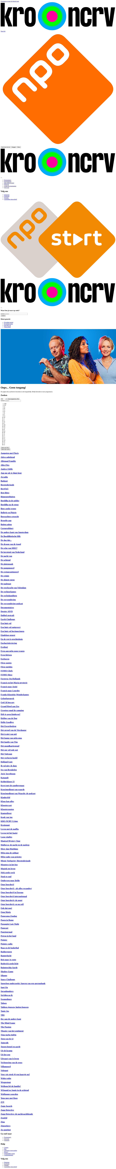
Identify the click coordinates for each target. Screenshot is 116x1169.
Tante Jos (5, 1011)
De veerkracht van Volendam (13, 588)
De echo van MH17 (9, 548)
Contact (6, 1147)
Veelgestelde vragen (9, 1153)
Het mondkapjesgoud (10, 746)
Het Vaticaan (6, 754)
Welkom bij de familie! (11, 1086)
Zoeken (3, 314)
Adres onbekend (8, 457)
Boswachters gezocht (10, 516)
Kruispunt (5, 825)
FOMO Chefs (7, 671)
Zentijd (4, 1118)
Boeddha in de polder (10, 501)
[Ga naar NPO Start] (58, 277)
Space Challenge (8, 979)
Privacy (6, 1152)
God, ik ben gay (7, 702)
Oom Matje (6, 912)
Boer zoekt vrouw (8, 508)
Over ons (6, 1139)
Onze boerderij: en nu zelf (12, 904)
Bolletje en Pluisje (8, 512)
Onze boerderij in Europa (12, 892)
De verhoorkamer (8, 592)
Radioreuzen (6, 952)
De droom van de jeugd (11, 544)
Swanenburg (6, 999)
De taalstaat (6, 584)
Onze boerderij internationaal (14, 896)
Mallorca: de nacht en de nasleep (15, 845)
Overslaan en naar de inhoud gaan (10, 1)
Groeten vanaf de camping (12, 710)
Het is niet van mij (9, 734)
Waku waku (6, 1078)
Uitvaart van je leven (10, 1058)
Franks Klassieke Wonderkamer (15, 694)
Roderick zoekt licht (9, 963)
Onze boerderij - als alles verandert (16, 888)
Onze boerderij (7, 884)
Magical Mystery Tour (10, 841)
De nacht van (6, 556)
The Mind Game (8, 1023)
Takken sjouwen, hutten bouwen (15, 1007)
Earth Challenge (8, 619)
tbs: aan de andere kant (11, 1019)
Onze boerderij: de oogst (11, 900)
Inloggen (14, 147)
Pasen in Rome (7, 920)
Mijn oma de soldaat (10, 853)
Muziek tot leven (8, 869)
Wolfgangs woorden (9, 1094)
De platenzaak (7, 564)
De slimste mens (8, 324)
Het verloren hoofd (9, 758)
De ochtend (5, 560)
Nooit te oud (6, 876)
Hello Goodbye (7, 722)
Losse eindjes (6, 837)
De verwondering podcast (12, 603)
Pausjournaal (6, 932)
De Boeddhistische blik (10, 536)
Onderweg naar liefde (10, 880)
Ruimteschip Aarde (9, 967)
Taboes (4, 1003)
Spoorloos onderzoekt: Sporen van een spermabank (23, 983)
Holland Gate (6, 762)
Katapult (4, 778)
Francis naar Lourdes (10, 691)
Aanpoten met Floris (10, 453)
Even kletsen (6, 655)
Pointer (4, 940)
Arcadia (4, 477)
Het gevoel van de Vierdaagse (13, 730)
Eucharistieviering (9, 643)
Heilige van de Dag (9, 718)
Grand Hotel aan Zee (10, 706)
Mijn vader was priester (11, 857)
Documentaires (7, 607)
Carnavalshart (7, 528)
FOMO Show (6, 675)
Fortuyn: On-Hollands (10, 679)
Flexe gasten (6, 663)
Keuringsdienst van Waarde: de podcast (18, 793)
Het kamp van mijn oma (11, 738)
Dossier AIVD (7, 611)
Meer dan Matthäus (9, 849)
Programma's (7, 1137)
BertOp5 (4, 489)
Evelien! (4, 647)
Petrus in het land (8, 936)
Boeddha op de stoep (10, 505)
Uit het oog (5, 1055)
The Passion (6, 1027)
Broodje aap (6, 520)
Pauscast (4, 928)
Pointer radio (6, 944)
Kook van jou (6, 817)
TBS (3, 1015)
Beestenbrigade (7, 485)
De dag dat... (6, 540)
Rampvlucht (6, 956)
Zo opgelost (6, 1130)
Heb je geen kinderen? (10, 714)
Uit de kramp (6, 1051)
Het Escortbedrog (8, 726)
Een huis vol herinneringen (12, 631)
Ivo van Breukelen (9, 770)
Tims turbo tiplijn (8, 1035)
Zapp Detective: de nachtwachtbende (17, 1114)
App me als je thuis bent (11, 473)
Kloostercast (6, 805)
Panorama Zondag (9, 916)
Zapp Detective (7, 1110)
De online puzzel (8, 322)
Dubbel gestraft (7, 615)
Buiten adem (6, 524)
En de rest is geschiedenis (12, 639)
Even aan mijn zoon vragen (12, 651)
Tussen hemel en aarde (10, 1047)
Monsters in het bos (9, 865)
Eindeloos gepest (8, 635)
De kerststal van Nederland (12, 552)
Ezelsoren (5, 659)
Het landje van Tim (9, 742)
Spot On (4, 987)
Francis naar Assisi (9, 687)
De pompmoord (7, 568)
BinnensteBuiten (8, 497)
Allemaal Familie (8, 461)
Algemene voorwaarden (10, 1150)
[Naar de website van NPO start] (58, 145)
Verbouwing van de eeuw (11, 1062)
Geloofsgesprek (7, 698)
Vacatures (6, 1140)
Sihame (4, 975)
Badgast (4, 481)
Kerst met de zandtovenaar (12, 785)
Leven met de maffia (10, 829)
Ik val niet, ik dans (9, 766)
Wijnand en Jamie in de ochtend (15, 1090)
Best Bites (5, 493)
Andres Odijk (7, 469)
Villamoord (6, 1066)
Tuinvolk (4, 1043)
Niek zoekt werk (8, 872)
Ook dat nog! (6, 908)
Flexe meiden (6, 667)
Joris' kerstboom (8, 774)
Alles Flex (5, 465)
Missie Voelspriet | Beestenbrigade (15, 861)
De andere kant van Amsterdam (14, 532)
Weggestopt (6, 1082)
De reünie (5, 576)
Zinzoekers (5, 1126)
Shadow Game (7, 971)
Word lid (3, 31)
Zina (3, 1122)
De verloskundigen (9, 596)
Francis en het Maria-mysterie (14, 683)
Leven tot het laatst (9, 833)
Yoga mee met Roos (9, 1098)
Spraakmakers (7, 991)
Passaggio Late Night (10, 924)
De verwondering (8, 600)
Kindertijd (5, 797)
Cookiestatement (8, 1155)
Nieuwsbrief (7, 327)
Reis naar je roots (8, 960)
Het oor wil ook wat (9, 750)
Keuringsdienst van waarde (13, 789)
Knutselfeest (6, 813)
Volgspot (4, 1070)
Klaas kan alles (7, 801)
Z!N (2, 1102)
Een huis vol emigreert (10, 627)
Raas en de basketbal (10, 948)
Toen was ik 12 (7, 1039)
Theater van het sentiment (12, 1031)
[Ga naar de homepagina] (58, 30)
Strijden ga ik (7, 995)
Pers (5, 1149)
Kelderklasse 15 (8, 781)
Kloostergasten (7, 809)
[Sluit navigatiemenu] (1, 177)
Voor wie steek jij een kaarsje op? (15, 1074)
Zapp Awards (6, 1106)
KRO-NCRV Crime (9, 821)
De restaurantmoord (10, 572)
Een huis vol (7, 325)
